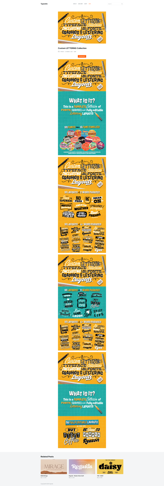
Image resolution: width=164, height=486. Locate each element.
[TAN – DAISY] (110, 466)
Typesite (44, 4)
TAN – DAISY (100, 475)
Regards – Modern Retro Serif (76, 475)
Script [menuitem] (85, 3)
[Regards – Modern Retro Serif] (82, 466)
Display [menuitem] (75, 3)
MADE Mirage (44, 475)
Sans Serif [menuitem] (80, 3)
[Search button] (122, 4)
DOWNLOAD (82, 56)
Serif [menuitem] (90, 3)
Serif (75, 51)
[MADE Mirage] (54, 466)
